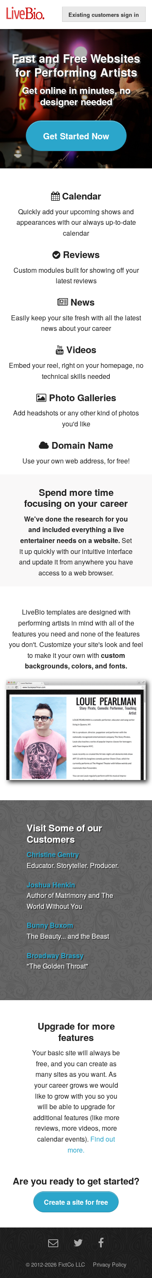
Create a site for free (76, 1202)
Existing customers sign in (103, 15)
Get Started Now (76, 136)
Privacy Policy (109, 1264)
